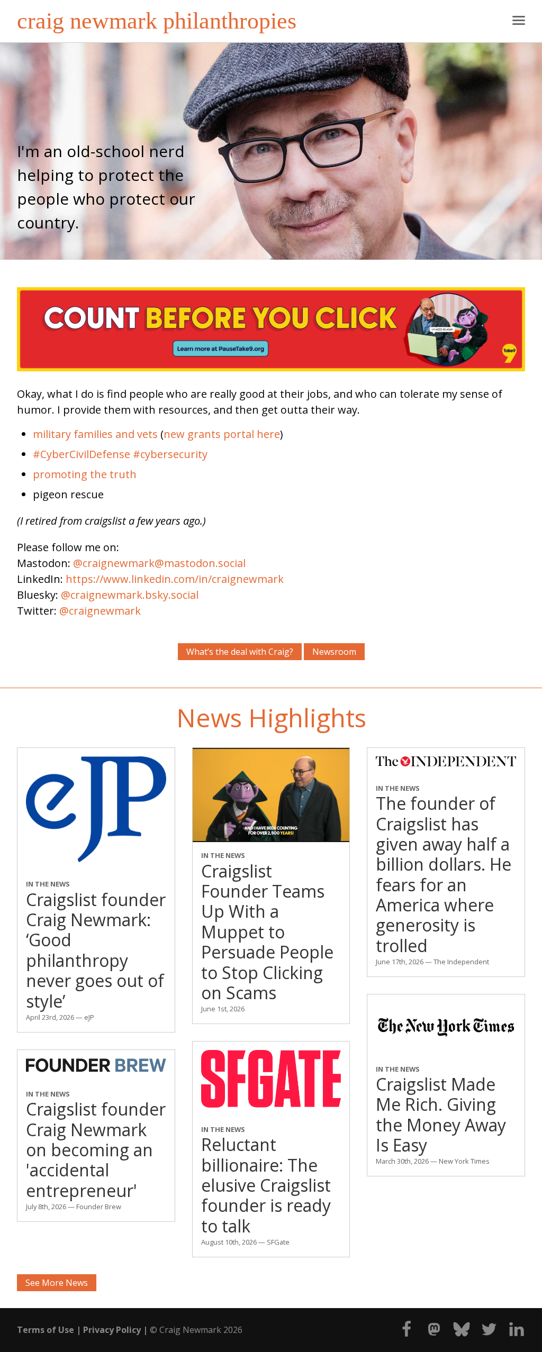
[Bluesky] (457, 1334)
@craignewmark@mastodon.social (159, 563)
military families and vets (95, 434)
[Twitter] (485, 1334)
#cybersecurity (170, 454)
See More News (56, 1283)
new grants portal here (222, 434)
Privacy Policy (112, 1330)
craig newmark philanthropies (156, 21)
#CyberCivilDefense (81, 454)
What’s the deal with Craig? (239, 651)
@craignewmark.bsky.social (129, 595)
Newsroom (334, 651)
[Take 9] (271, 367)
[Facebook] (402, 1334)
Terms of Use (45, 1330)
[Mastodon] (429, 1334)
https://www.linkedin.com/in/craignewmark (175, 579)
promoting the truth (85, 474)
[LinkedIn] (512, 1334)
